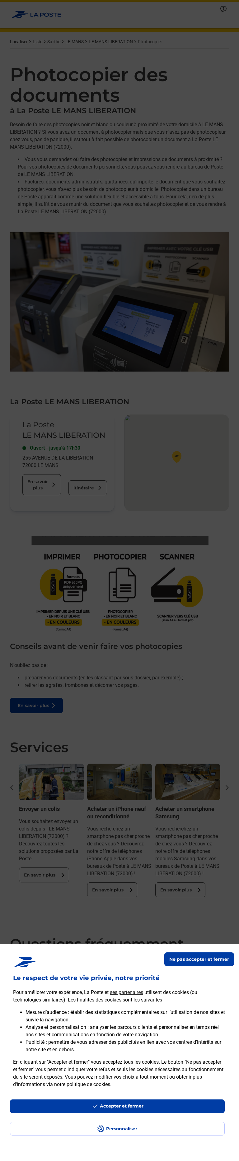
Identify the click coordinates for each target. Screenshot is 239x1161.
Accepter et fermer (121, 1106)
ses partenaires (126, 992)
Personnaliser (121, 1128)
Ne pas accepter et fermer (199, 959)
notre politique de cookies (82, 1084)
